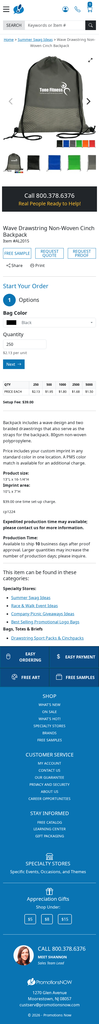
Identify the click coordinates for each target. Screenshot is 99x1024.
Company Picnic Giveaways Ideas (42, 614)
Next (11, 364)
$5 (30, 919)
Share (16, 265)
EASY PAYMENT (80, 657)
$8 (47, 919)
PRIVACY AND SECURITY (49, 784)
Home (9, 39)
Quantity (13, 334)
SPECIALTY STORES (49, 725)
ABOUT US (49, 791)
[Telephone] (77, 9)
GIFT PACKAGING (49, 836)
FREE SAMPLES (80, 677)
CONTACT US (49, 770)
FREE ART (30, 677)
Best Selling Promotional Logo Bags (45, 622)
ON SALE (49, 711)
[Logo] (18, 8)
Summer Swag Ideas (35, 39)
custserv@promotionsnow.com (50, 1005)
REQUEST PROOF (82, 253)
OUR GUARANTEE (49, 777)
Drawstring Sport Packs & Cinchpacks (47, 638)
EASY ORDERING (30, 657)
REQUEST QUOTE (50, 253)
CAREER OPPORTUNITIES (49, 798)
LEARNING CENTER (50, 828)
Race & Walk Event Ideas (34, 605)
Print (39, 265)
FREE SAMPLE (17, 253)
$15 (64, 919)
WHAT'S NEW (49, 704)
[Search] (90, 25)
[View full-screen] (90, 60)
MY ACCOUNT (49, 763)
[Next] (87, 101)
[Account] (65, 9)
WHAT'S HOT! (50, 718)
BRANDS (49, 732)
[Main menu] (8, 9)
